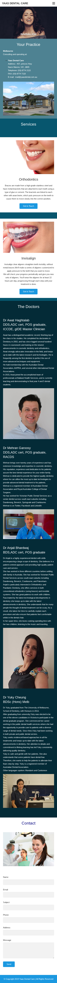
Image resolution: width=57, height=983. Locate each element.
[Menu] (54, 3)
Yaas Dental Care (15, 3)
